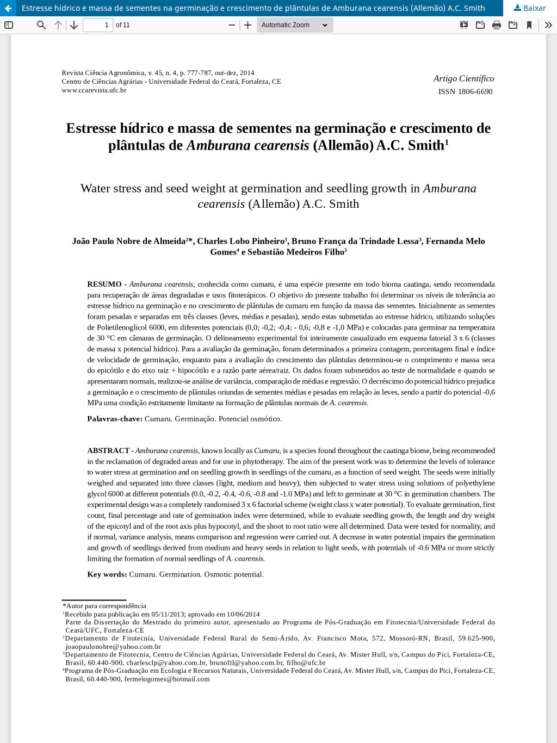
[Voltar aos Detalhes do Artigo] (8, 8)
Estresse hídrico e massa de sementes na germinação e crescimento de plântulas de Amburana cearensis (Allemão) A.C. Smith (253, 8)
